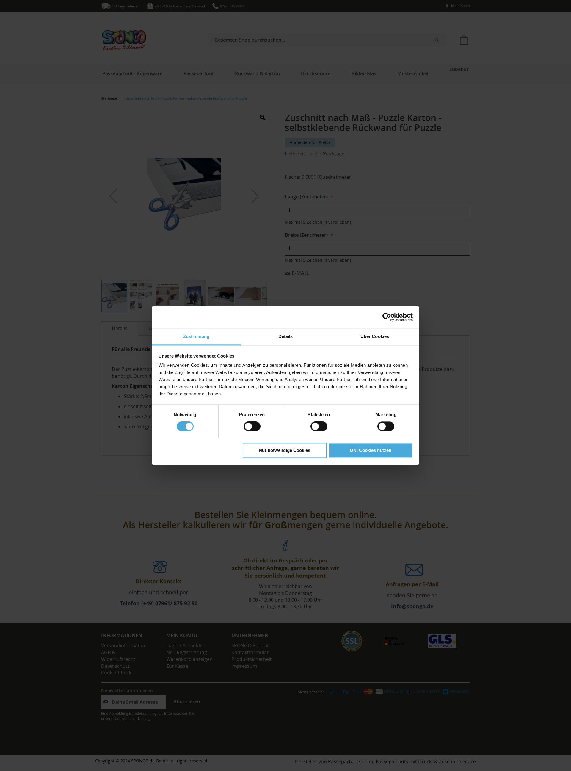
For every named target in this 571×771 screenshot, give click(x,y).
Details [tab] (285, 336)
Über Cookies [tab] (374, 336)
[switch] (252, 427)
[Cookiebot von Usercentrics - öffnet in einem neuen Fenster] (387, 317)
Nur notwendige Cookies (284, 450)
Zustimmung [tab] (196, 336)
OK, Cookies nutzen (370, 450)
